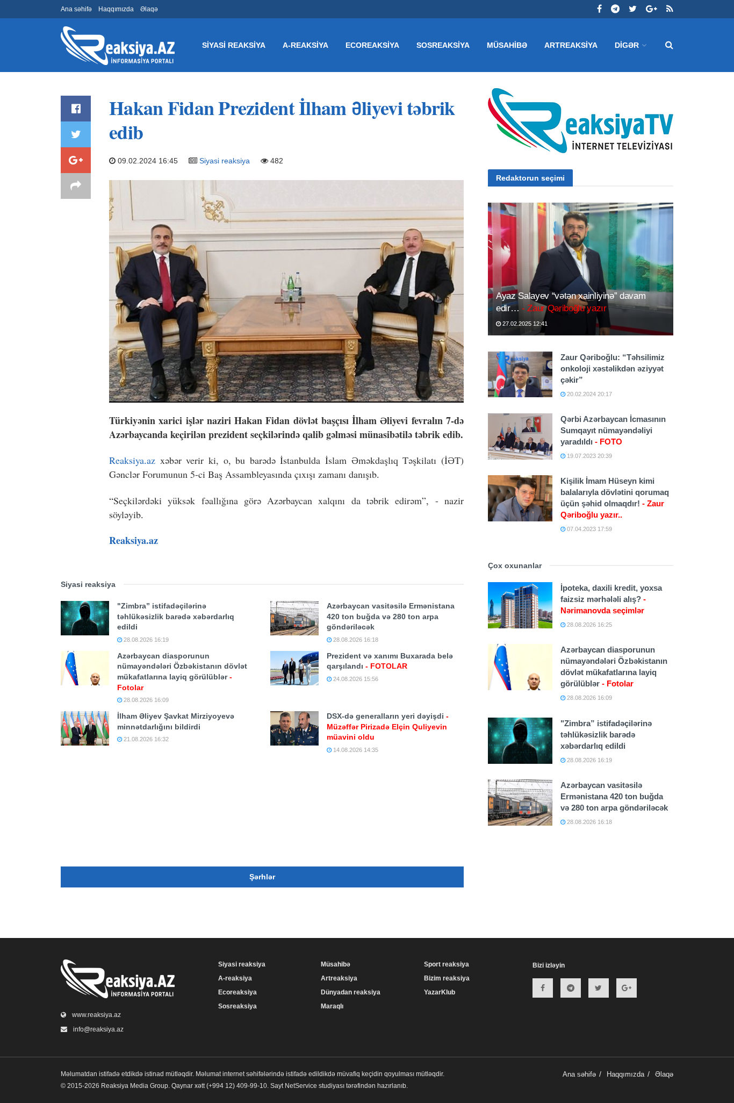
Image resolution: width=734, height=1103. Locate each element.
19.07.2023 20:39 (588, 456)
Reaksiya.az (132, 460)
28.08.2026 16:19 (145, 639)
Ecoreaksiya (372, 45)
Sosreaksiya (443, 45)
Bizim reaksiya (447, 978)
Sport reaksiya (446, 964)
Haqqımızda (116, 9)
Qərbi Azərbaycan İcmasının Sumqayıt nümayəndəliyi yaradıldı (613, 430)
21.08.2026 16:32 (145, 739)
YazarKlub (439, 992)
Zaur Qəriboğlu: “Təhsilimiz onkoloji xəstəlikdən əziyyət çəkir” (612, 368)
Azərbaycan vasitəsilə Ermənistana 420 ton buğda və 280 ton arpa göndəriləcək (391, 616)
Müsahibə (507, 45)
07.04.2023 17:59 (588, 529)
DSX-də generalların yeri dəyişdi (388, 726)
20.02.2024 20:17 (588, 394)
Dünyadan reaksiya (350, 992)
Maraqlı (332, 1006)
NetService (301, 1086)
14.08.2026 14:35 (355, 750)
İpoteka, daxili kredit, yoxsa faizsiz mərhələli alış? (611, 599)
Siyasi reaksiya (233, 45)
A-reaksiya (305, 45)
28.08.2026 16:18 (355, 639)
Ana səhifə (76, 9)
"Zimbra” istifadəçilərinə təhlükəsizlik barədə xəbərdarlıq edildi (175, 616)
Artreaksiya (571, 45)
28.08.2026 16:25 (588, 624)
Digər (627, 45)
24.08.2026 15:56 (355, 679)
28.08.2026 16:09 (145, 700)
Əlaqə (149, 9)
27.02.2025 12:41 (524, 323)
